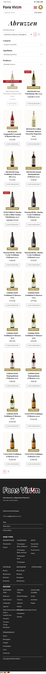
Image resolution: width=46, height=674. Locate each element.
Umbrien (20, 603)
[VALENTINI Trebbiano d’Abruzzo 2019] (33, 441)
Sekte (33, 540)
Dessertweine (8, 540)
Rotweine (7, 567)
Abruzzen (20, 610)
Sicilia (33, 596)
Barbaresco (7, 574)
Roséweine (12, 128)
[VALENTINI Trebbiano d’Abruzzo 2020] (33, 401)
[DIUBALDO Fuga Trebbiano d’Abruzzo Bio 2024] (12, 159)
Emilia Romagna (22, 596)
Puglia (33, 603)
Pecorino (12, 87)
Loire (5, 649)
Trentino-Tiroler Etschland (6, 624)
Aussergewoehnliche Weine (11, 659)
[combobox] (23, 45)
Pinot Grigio (21, 570)
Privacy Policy (7, 530)
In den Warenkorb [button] (34, 103)
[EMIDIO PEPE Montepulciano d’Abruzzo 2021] (12, 360)
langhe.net (11, 516)
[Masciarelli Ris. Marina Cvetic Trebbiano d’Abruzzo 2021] (33, 199)
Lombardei (6, 603)
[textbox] (23, 45)
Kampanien (21, 613)
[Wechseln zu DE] (8, 673)
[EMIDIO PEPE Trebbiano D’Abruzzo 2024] (33, 280)
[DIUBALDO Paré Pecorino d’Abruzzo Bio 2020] (12, 78)
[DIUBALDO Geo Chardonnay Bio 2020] (33, 78)
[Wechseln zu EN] (5, 673)
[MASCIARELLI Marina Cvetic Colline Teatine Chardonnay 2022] (12, 199)
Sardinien (34, 600)
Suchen (37, 13)
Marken (19, 617)
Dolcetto (6, 577)
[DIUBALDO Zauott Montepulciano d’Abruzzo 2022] (33, 159)
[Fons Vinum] (12, 8)
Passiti (5, 547)
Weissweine (21, 567)
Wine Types (8, 537)
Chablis (5, 643)
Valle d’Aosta (7, 600)
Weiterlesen (12, 103)
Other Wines (37, 567)
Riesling (19, 574)
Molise (19, 606)
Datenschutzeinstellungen (11, 511)
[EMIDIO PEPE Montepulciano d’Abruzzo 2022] (33, 360)
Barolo (5, 570)
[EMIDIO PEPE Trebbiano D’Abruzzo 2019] (33, 320)
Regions (6, 587)
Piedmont (6, 596)
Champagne (21, 540)
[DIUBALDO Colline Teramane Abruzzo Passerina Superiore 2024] (33, 119)
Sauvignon (20, 577)
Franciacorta (35, 550)
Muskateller (7, 544)
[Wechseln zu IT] (1, 673)
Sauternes (6, 653)
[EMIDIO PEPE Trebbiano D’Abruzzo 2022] (12, 280)
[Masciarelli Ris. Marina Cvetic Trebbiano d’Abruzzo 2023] (12, 239)
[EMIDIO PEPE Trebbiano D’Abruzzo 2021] (12, 320)
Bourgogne (6, 639)
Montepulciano (33, 168)
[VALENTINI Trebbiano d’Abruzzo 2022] (12, 441)
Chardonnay (34, 87)
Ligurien (6, 606)
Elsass (5, 636)
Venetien (6, 618)
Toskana (19, 600)
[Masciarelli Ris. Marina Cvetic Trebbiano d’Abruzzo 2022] (33, 239)
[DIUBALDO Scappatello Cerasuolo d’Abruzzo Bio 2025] (12, 119)
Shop (4, 522)
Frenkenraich (8, 632)
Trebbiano (12, 168)
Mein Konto (7, 2)
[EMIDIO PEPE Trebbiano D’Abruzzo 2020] (12, 401)
